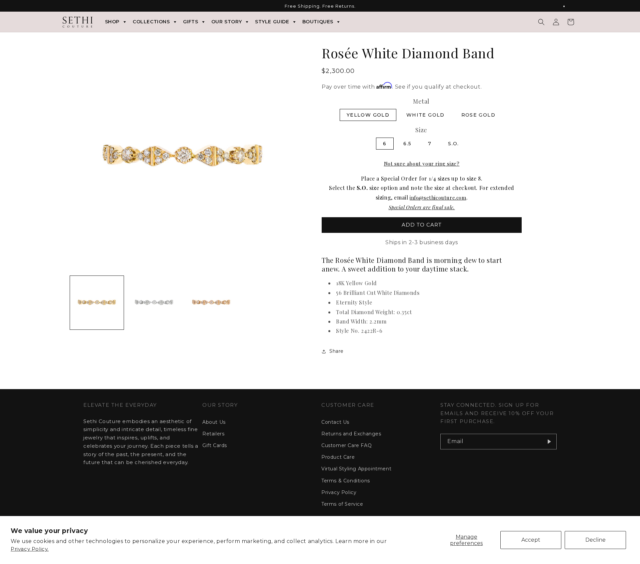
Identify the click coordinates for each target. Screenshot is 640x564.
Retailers (213, 434)
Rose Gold (478, 115)
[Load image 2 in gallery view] (154, 302)
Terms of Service (342, 504)
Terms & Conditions (345, 481)
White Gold (425, 115)
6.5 (407, 144)
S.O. (453, 144)
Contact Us (335, 422)
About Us (214, 422)
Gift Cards (214, 445)
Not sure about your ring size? (422, 163)
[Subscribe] (549, 441)
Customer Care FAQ (346, 445)
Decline (595, 540)
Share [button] (336, 351)
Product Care (338, 457)
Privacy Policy (338, 492)
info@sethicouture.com (438, 197)
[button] (541, 22)
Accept (530, 540)
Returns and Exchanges (351, 434)
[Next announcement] (567, 6)
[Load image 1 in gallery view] (97, 302)
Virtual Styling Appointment (356, 469)
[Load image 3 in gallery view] (211, 302)
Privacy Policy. (30, 549)
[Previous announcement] (72, 6)
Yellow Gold (368, 115)
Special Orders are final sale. (422, 207)
